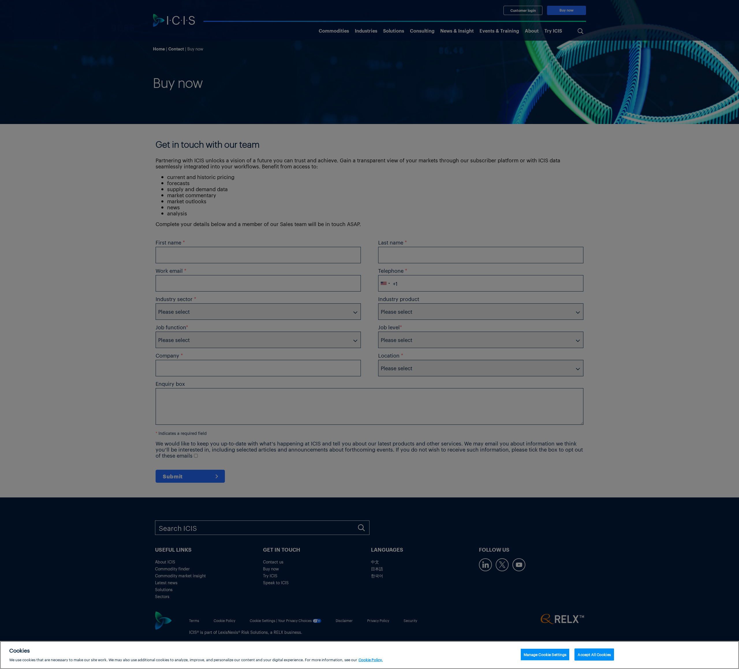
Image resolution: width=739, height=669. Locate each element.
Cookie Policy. (371, 659)
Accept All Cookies (594, 654)
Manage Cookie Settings (545, 654)
